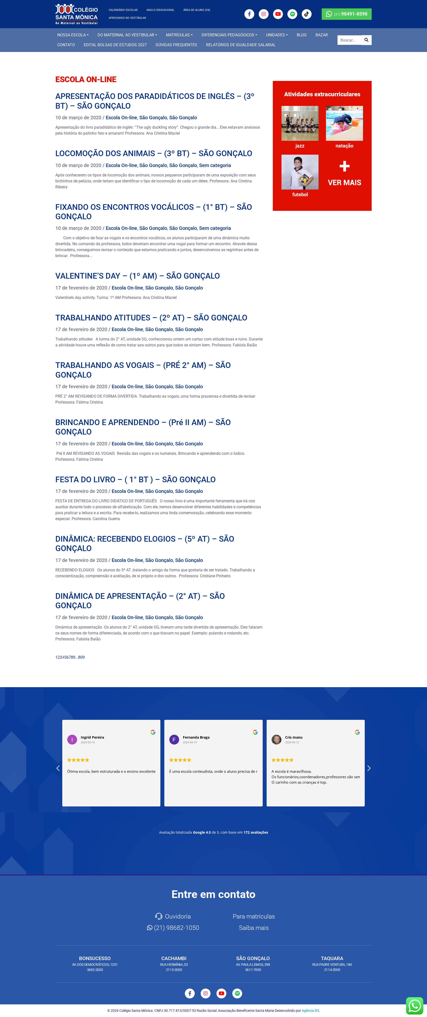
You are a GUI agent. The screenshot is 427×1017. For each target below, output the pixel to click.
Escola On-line (121, 118)
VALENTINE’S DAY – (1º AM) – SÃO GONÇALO (137, 276)
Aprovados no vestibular (127, 18)
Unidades (275, 35)
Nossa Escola (71, 35)
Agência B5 (310, 1011)
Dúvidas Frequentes (176, 45)
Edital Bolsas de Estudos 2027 (115, 45)
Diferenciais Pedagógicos (228, 35)
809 (81, 657)
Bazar (322, 35)
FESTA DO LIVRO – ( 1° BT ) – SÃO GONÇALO (135, 479)
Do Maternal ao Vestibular (126, 35)
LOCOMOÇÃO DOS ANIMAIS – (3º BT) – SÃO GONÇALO (153, 153)
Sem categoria (215, 165)
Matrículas (178, 35)
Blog (302, 35)
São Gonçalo (153, 118)
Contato (66, 45)
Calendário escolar (123, 10)
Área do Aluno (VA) (196, 10)
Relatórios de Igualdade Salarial (241, 45)
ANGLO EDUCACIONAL (160, 10)
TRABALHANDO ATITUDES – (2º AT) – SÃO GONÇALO (151, 317)
